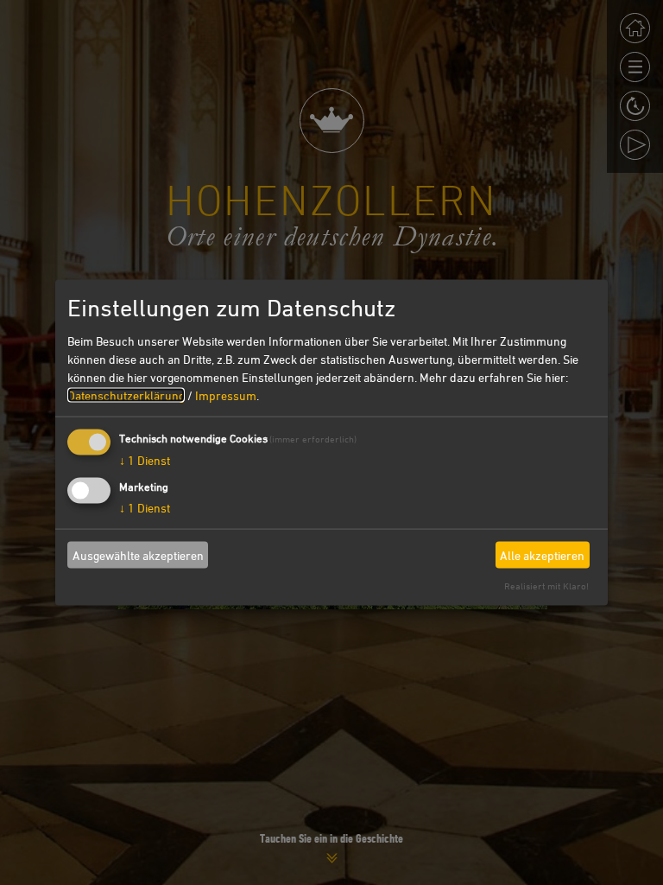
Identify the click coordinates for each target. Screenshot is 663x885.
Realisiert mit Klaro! (546, 585)
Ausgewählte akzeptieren (138, 554)
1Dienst (144, 460)
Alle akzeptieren (542, 554)
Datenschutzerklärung (126, 395)
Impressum (225, 395)
